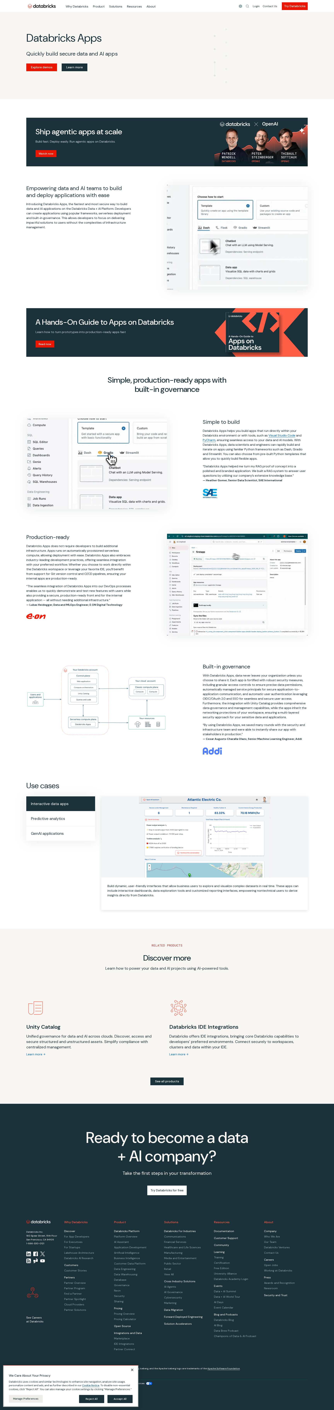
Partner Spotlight (75, 1299)
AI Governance (173, 1292)
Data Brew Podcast (226, 1330)
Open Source (122, 1326)
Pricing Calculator (125, 1319)
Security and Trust (275, 1295)
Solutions (115, 6)
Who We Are (272, 1236)
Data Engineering (124, 1269)
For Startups (72, 1247)
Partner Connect (124, 1349)
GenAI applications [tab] (47, 833)
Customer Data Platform (130, 1263)
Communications (175, 1236)
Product (99, 6)
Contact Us (270, 6)
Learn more (74, 67)
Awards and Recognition (279, 1283)
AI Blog (218, 1325)
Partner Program (74, 1288)
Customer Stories (75, 1270)
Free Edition (221, 1268)
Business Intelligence (127, 1258)
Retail (167, 1269)
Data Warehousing (125, 1274)
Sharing (119, 1301)
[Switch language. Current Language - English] (240, 6)
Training (219, 1257)
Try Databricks (294, 6)
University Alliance (225, 1273)
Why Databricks (77, 6)
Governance (122, 1285)
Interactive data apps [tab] (50, 803)
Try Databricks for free (167, 1190)
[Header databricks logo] (41, 6)
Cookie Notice (90, 1385)
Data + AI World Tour (227, 1296)
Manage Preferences (25, 1398)
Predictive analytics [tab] (48, 818)
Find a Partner (73, 1293)
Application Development (130, 1247)
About (151, 6)
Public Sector (172, 1263)
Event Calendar (223, 1307)
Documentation (224, 1231)
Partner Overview (75, 1283)
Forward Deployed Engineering (183, 1317)
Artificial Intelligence (126, 1252)
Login (256, 6)
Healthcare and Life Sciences (182, 1247)
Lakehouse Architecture (79, 1252)
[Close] (132, 1370)
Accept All (120, 1399)
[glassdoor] (35, 1261)
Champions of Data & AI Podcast (235, 1336)
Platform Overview (125, 1236)
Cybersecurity (173, 1297)
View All (169, 1274)
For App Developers (76, 1236)
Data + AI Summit (225, 1291)
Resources (134, 6)
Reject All (91, 1399)
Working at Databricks (278, 1270)
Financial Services (175, 1242)
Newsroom (271, 1288)
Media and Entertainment (180, 1258)
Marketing (170, 1303)
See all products (167, 1081)
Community (221, 1245)
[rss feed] (28, 1261)
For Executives (73, 1242)
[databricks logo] (38, 1222)
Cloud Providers (74, 1304)
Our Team (270, 1242)
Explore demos (41, 67)
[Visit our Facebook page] (35, 1254)
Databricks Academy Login (231, 1279)
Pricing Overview (124, 1313)
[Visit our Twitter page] (42, 1254)
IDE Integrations (124, 1344)
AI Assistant (121, 1242)
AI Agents (170, 1286)
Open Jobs (271, 1265)
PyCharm (209, 440)
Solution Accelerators (178, 1323)
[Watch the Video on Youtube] (42, 1261)
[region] (70, 1386)
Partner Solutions (75, 1310)
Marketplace (122, 1338)
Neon (117, 1290)
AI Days (218, 1302)
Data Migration (173, 1310)
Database (120, 1279)
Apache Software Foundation (223, 1368)
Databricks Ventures (277, 1247)
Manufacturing (173, 1252)
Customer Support (226, 1238)
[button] (247, 6)
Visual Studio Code (281, 435)
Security (119, 1296)
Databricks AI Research (78, 1258)
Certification (222, 1263)
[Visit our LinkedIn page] (28, 1254)
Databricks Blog (224, 1320)
